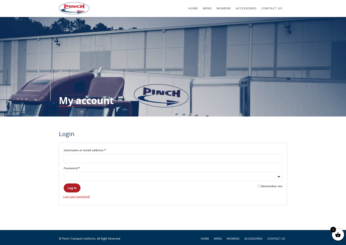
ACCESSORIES (246, 8)
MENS (207, 8)
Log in (72, 188)
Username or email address (91, 150)
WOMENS (223, 8)
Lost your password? (76, 196)
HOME (193, 8)
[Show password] (279, 176)
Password (78, 168)
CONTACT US (271, 8)
